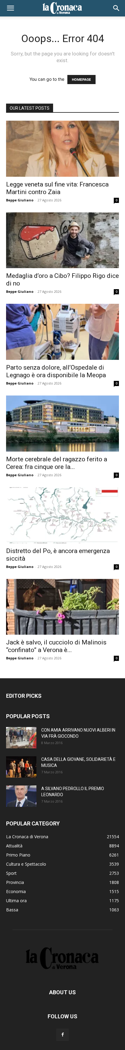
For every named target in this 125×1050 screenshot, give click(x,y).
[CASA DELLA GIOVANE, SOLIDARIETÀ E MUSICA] (21, 767)
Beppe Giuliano (19, 200)
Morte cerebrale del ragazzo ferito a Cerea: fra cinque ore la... (56, 463)
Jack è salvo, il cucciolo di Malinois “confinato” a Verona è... (56, 646)
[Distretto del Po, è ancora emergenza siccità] (62, 515)
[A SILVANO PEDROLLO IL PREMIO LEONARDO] (21, 796)
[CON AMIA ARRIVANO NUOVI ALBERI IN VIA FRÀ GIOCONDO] (21, 737)
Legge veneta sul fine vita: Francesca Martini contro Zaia (57, 188)
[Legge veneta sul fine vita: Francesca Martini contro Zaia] (62, 149)
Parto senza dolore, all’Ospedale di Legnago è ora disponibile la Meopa (56, 371)
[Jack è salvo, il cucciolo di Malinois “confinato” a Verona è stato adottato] (62, 607)
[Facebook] (62, 1035)
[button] (10, 8)
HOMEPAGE (81, 79)
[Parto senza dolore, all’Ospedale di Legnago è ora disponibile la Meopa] (62, 332)
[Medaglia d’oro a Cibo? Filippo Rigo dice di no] (62, 240)
